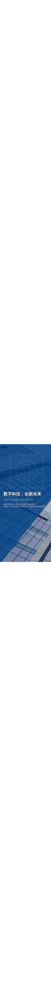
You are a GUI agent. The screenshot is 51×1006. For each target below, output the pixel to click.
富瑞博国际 (17, 3)
